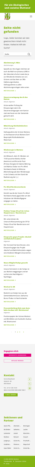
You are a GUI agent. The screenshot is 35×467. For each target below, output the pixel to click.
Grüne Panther (17, 441)
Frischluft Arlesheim (27, 441)
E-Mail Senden (11, 394)
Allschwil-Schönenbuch (17, 426)
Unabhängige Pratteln (7, 444)
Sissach (25, 437)
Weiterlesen (9, 90)
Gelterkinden (17, 429)
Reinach (16, 437)
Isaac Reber (7, 448)
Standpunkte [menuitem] (8, 461)
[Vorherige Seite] (11, 332)
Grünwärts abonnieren (17, 355)
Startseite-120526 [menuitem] (20, 461)
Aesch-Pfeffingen (7, 426)
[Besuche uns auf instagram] (29, 388)
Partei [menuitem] (7, 464)
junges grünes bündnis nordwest (7, 441)
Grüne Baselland (27, 448)
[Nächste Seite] (23, 332)
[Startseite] (7, 16)
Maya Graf (26, 444)
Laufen (25, 429)
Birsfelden (7, 429)
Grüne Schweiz (17, 448)
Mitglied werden (17, 360)
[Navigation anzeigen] (31, 16)
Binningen (26, 426)
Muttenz (6, 437)
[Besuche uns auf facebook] (29, 379)
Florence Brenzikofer (17, 444)
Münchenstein (27, 433)
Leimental (7, 433)
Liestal (16, 433)
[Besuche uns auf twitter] (29, 383)
